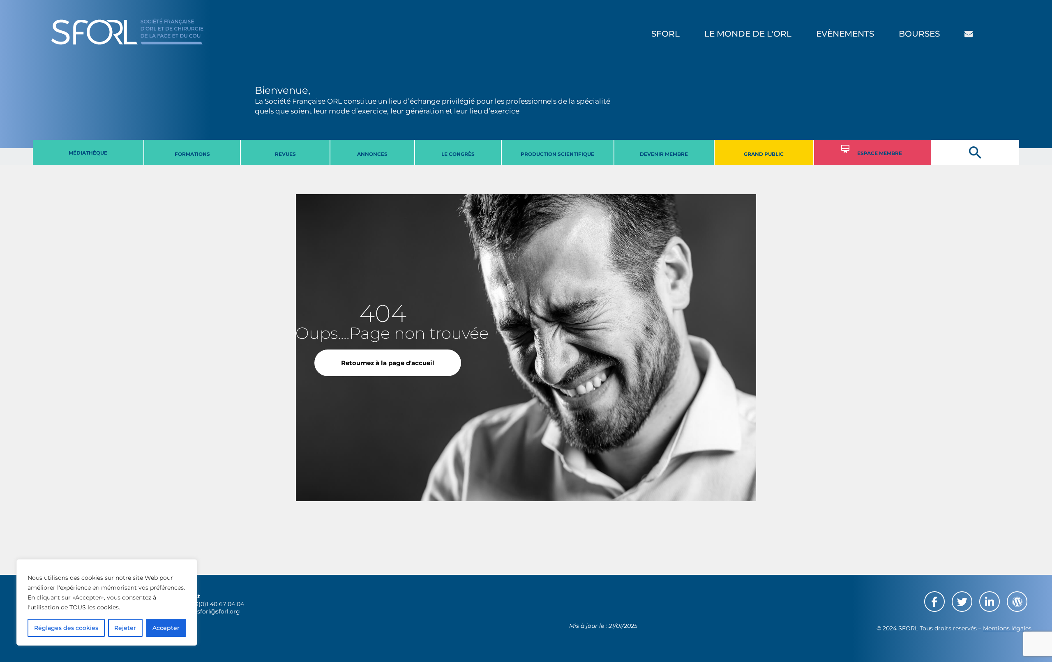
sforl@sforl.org (218, 611)
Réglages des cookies (66, 628)
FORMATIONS (192, 154)
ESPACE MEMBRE (879, 153)
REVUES (285, 154)
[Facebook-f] (934, 601)
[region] (106, 602)
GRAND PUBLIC (764, 154)
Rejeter (125, 628)
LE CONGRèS (458, 154)
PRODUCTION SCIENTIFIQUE (557, 154)
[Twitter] (962, 601)
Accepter (166, 628)
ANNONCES (372, 154)
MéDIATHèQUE (88, 153)
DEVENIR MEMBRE (664, 154)
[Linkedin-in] (989, 601)
